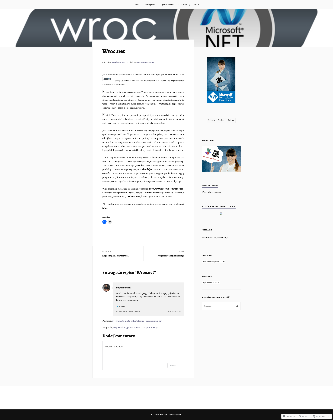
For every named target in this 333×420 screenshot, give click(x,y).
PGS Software (115, 161)
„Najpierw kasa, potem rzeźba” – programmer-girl (135, 327)
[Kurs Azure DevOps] (221, 171)
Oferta (136, 4)
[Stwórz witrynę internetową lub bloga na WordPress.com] (152, 415)
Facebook (222, 120)
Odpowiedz (175, 311)
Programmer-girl (145, 62)
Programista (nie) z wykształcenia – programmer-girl (137, 320)
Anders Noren (174, 415)
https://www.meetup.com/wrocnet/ (166, 188)
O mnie (184, 4)
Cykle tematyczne (168, 4)
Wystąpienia (150, 4)
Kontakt (196, 4)
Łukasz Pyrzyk (135, 196)
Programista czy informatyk (215, 237)
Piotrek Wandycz (153, 192)
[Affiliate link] (221, 214)
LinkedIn (211, 120)
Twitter (231, 120)
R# (165, 169)
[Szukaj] (237, 306)
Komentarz (174, 365)
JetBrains (139, 165)
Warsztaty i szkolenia (211, 191)
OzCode (106, 173)
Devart (149, 165)
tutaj (104, 208)
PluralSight (147, 169)
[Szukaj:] (221, 306)
